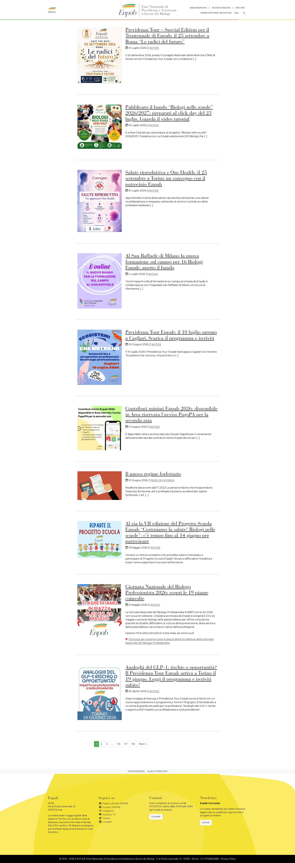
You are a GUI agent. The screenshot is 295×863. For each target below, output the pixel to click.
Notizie (154, 48)
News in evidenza (162, 480)
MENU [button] (52, 12)
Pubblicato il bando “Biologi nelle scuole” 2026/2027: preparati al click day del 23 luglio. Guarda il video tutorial (169, 113)
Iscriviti (206, 822)
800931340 (155, 806)
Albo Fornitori (157, 771)
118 (133, 743)
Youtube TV (109, 814)
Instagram (108, 811)
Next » (143, 743)
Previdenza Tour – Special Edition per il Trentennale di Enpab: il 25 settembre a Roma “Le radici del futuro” (167, 36)
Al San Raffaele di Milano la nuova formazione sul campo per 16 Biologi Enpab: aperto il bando (164, 262)
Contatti (155, 816)
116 (118, 743)
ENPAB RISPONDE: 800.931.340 (216, 13)
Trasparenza (136, 771)
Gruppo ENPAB (111, 807)
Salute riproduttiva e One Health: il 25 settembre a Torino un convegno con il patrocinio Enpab (166, 178)
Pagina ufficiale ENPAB (115, 803)
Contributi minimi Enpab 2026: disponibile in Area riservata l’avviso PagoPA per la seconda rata (171, 414)
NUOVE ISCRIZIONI (221, 8)
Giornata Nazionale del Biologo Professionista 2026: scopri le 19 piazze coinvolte (166, 593)
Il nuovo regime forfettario (153, 474)
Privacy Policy (228, 858)
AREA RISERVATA (198, 8)
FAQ (236, 13)
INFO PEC (240, 8)
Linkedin (107, 822)
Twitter (106, 818)
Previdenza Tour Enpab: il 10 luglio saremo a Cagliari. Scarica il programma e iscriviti (171, 335)
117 (126, 743)
